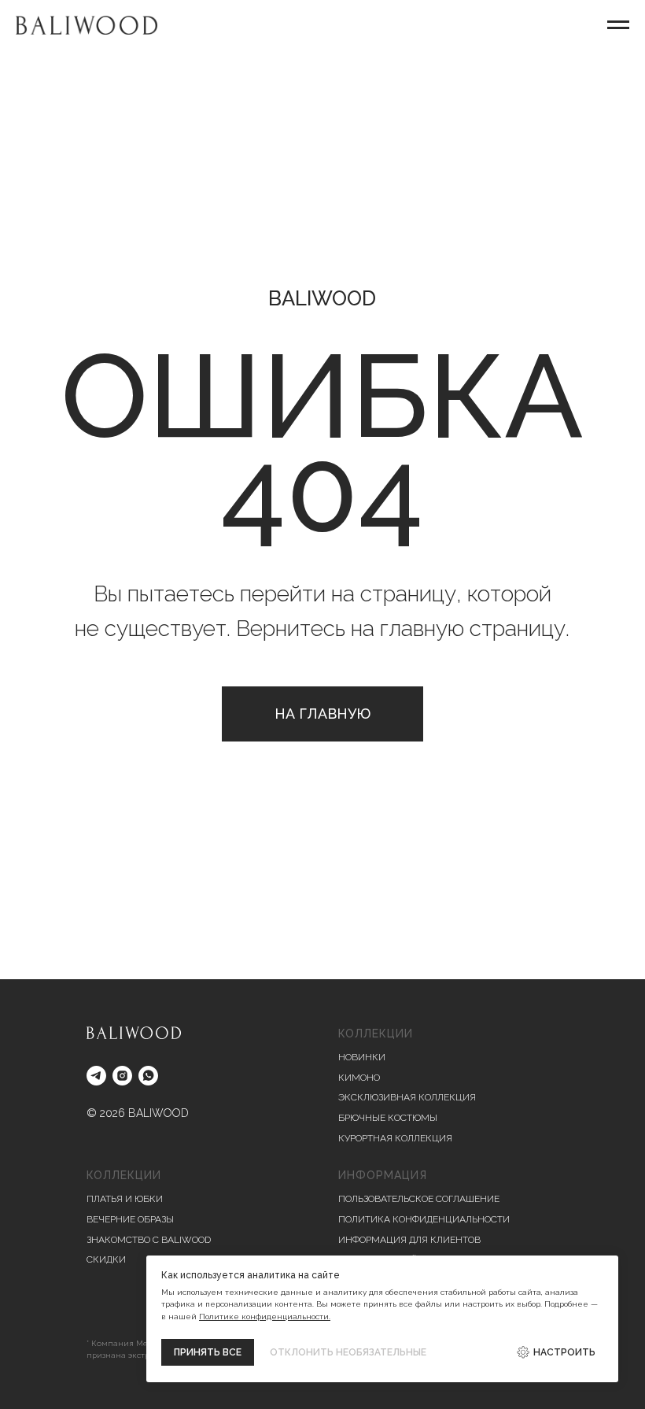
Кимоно (359, 1077)
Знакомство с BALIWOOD (149, 1239)
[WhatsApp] (148, 1075)
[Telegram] (96, 1075)
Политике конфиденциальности (264, 1316)
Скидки (106, 1259)
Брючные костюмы (387, 1117)
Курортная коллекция (395, 1138)
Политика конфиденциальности (424, 1219)
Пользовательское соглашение (418, 1198)
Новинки (361, 1057)
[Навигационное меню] (618, 25)
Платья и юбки (125, 1198)
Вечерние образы (130, 1219)
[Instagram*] (122, 1075)
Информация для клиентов (409, 1239)
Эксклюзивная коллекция (407, 1097)
